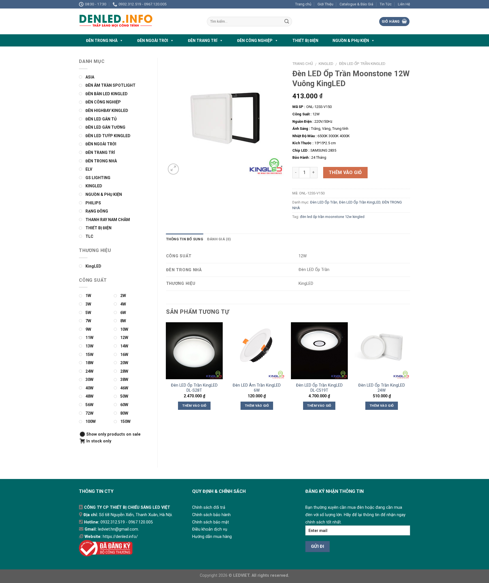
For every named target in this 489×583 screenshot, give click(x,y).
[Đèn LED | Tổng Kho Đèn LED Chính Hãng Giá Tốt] (138, 21)
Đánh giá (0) (219, 239)
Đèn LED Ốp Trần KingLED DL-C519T (319, 388)
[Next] (410, 371)
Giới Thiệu (325, 4)
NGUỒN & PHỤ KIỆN (351, 40)
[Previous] (166, 371)
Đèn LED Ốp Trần (323, 202)
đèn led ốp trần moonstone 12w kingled (332, 217)
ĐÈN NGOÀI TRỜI (152, 40)
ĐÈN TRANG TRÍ (202, 40)
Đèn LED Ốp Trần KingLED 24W (381, 388)
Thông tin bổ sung (184, 239)
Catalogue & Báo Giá (356, 4)
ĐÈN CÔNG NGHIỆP (255, 40)
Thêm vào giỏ (345, 172)
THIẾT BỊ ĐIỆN (305, 40)
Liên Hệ (404, 4)
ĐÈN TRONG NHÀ (101, 40)
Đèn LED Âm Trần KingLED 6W (257, 388)
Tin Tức (386, 4)
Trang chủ (303, 4)
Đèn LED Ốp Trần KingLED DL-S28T (194, 388)
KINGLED (326, 63)
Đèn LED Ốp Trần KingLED (362, 63)
